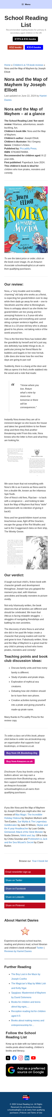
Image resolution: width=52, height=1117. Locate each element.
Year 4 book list (40, 861)
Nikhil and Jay (27, 835)
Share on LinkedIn (14, 897)
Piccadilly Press (28, 148)
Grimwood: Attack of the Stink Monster (23, 832)
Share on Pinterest (15, 905)
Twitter (40, 948)
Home (7, 65)
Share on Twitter (13, 880)
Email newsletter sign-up (18, 872)
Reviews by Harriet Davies (18, 951)
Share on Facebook (15, 888)
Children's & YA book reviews (28, 65)
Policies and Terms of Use (31, 1113)
